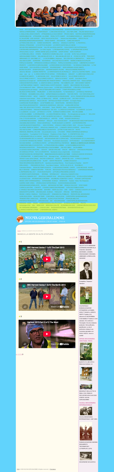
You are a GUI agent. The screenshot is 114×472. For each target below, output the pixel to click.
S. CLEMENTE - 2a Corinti (27, 112)
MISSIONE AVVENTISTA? (27, 147)
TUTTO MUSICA (74, 141)
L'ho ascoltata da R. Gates (27, 87)
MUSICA (43, 185)
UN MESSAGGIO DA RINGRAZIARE (58, 96)
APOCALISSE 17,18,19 (26, 52)
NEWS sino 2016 (57, 190)
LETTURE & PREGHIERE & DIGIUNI (64, 172)
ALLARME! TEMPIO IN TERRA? (29, 127)
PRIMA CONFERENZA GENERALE (77, 132)
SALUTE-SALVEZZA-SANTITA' (53, 47)
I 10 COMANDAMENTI (88, 141)
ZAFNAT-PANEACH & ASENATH (56, 94)
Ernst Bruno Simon (81, 78)
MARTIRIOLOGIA (76, 192)
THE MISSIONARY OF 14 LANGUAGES (82, 138)
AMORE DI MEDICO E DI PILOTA (80, 61)
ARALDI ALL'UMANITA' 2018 (47, 176)
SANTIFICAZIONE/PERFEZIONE (85, 34)
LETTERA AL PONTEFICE (84, 92)
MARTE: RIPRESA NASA (51, 136)
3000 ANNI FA (61, 40)
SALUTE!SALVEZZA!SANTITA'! (28, 105)
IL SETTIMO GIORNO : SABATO (29, 85)
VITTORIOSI (23, 94)
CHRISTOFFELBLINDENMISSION (77, 201)
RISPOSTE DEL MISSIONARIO (80, 194)
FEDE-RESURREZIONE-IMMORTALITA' (31, 163)
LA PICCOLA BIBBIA (25, 114)
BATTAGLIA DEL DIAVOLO (27, 101)
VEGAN (35, 203)
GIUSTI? (85, 163)
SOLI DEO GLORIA (25, 61)
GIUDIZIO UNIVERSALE (72, 118)
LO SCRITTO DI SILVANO (43, 45)
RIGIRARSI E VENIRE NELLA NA (53, 54)
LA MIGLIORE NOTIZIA (72, 105)
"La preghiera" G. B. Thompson (39, 134)
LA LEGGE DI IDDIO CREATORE (29, 149)
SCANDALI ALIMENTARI (71, 203)
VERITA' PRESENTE (55, 161)
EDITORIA (47, 190)
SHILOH (64, 149)
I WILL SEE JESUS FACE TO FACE (30, 107)
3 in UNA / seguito (45, 49)
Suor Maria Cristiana (52, 165)
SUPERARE (36, 61)
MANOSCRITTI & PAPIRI (26, 192)
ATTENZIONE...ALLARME (41, 36)
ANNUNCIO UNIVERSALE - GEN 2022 (51, 105)
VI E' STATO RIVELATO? (87, 94)
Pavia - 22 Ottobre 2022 (44, 98)
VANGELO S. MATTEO (68, 43)
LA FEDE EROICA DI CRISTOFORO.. (60, 65)
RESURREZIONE (59, 201)
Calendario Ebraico (25, 167)
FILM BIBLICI (79, 165)
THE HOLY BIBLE (66, 147)
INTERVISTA (63, 181)
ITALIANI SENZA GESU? (86, 32)
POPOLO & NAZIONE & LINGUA (68, 63)
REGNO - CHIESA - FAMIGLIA (28, 194)
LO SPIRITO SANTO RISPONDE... (29, 174)
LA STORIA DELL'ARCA (26, 54)
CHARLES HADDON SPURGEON (82, 154)
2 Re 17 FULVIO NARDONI (27, 118)
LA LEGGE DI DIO (24, 178)
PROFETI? (22, 65)
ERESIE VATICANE (54, 149)
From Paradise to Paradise (73, 163)
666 (51, 201)
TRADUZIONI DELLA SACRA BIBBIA (48, 147)
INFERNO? (41, 121)
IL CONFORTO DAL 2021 (76, 134)
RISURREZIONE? (55, 67)
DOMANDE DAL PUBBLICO (60, 194)
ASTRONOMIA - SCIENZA (50, 181)
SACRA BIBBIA (77, 147)
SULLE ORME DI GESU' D (45, 78)
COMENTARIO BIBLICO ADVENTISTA (44, 129)
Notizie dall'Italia (87, 81)
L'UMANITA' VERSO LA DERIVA (69, 127)
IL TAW (94, 65)
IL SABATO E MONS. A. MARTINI (49, 83)
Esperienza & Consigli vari (27, 81)
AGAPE (71, 78)
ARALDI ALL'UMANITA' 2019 (66, 176)
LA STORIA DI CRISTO (39, 143)
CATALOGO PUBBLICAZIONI (75, 187)
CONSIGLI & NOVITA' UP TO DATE (85, 190)
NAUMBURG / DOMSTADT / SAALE (62, 178)
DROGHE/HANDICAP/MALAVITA (29, 185)
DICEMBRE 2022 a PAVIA (36, 94)
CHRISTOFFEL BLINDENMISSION (76, 196)
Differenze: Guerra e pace (45, 87)
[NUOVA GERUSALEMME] (20, 218)
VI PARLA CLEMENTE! (82, 158)
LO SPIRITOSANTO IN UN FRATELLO (58, 72)
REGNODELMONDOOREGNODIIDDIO (31, 40)
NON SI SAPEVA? (75, 52)
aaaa (21, 74)
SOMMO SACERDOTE (44, 43)
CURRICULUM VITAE (26, 187)
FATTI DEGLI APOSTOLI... (32, 29)
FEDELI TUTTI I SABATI (58, 36)
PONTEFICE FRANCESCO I (28, 201)
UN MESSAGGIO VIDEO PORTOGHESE (81, 121)
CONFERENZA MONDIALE (86, 169)
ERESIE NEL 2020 (67, 158)
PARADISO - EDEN (25, 203)
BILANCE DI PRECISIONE (27, 92)
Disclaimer (53, 469)
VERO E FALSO (83, 38)
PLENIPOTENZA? (42, 32)
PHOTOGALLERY (44, 194)
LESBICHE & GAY (65, 98)
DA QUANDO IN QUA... (75, 107)
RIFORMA (45, 174)
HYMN (61, 118)
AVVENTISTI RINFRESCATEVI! (74, 29)
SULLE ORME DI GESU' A (59, 76)
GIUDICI (57, 158)
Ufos (33, 205)
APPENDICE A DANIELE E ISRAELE (45, 63)
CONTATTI (38, 187)
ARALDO (49, 121)
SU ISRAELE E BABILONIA (81, 65)
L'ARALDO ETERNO (25, 109)
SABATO (66, 85)
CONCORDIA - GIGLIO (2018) (55, 196)
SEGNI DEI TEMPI (38, 196)
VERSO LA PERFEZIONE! (27, 32)
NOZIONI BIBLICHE (25, 36)
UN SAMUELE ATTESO (26, 152)
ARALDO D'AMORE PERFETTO (75, 69)
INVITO (78, 129)
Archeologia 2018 (24, 205)
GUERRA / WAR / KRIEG (26, 183)
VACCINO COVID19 (78, 98)
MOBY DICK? (91, 58)
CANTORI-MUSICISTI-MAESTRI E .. (30, 125)
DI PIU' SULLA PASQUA (79, 54)
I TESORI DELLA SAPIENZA (71, 116)
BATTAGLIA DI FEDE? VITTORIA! (59, 101)
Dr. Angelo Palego (75, 101)
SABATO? (42, 96)
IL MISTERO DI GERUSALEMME (38, 65)
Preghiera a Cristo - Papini (59, 134)
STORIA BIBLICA (61, 74)
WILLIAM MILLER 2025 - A (46, 56)
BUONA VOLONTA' (25, 69)
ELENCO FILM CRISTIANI (56, 198)
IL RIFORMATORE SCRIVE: (61, 49)
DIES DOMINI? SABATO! (82, 83)
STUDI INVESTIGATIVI (44, 172)
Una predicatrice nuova (49, 132)
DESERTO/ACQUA (38, 69)
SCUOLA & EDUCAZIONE (85, 176)
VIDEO (71, 190)
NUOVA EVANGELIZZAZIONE (67, 183)
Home (21, 29)
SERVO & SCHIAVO (61, 78)
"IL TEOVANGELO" (69, 92)
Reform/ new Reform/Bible (69, 38)
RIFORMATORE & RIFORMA (40, 178)
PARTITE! (54, 118)
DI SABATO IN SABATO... (27, 76)
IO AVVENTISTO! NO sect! (75, 207)
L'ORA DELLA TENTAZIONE (81, 87)
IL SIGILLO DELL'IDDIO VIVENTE (29, 34)
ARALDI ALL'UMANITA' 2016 (69, 174)
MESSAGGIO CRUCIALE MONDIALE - (64, 169)
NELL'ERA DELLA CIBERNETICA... (74, 58)
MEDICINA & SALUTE (52, 205)
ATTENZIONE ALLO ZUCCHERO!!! (52, 34)
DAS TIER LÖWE (72, 32)
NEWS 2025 (40, 205)
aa (29, 74)
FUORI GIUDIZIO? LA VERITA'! (61, 123)
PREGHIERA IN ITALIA (37, 165)
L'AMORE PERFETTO (39, 72)
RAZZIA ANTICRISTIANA (58, 207)
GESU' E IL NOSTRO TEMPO (81, 72)
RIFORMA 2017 (54, 174)
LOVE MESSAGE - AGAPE (85, 167)
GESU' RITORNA (48, 125)
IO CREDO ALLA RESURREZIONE (52, 29)
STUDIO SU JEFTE (79, 56)
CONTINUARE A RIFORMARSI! (28, 49)
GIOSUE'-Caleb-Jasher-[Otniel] (28, 158)
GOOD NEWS (23, 67)
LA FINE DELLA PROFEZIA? (63, 87)
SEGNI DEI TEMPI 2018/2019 (42, 167)
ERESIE (55, 98)
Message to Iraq (54, 156)
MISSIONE (43, 198)
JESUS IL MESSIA (25, 72)
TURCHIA (48, 169)
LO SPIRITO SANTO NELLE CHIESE (64, 45)
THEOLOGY (58, 192)
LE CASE (67, 54)
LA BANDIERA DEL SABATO (48, 210)
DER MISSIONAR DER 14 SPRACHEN (56, 138)
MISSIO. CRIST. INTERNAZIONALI (29, 181)
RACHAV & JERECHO (47, 158)
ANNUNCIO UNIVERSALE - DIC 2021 (45, 109)
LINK (65, 190)
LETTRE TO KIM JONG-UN (66, 129)
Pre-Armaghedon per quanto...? (77, 114)
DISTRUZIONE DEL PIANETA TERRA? (49, 81)
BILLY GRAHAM (24, 169)
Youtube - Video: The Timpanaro (79, 181)
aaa (25, 74)
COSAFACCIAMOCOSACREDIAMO (53, 187)
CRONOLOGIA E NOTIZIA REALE (46, 183)
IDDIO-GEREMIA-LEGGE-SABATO (73, 67)
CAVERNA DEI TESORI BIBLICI (29, 103)
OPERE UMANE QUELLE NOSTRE (46, 52)
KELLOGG (92, 114)
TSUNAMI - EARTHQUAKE (83, 178)
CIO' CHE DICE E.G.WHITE (60, 61)
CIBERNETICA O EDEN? (87, 63)
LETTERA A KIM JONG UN (27, 43)
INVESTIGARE (60, 103)
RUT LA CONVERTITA (42, 152)
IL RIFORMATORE (39, 114)
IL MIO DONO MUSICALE (57, 32)
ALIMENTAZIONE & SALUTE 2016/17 (50, 203)
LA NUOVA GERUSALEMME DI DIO (30, 161)
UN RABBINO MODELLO (74, 36)
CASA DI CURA (44, 207)
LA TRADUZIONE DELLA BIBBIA (54, 145)
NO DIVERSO (46, 61)
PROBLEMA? (41, 92)
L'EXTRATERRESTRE (79, 123)
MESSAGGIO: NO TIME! (55, 185)
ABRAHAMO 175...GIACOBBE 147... (30, 58)
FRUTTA (83, 203)
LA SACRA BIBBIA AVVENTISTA (75, 145)
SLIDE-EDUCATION (25, 196)
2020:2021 (47, 141)
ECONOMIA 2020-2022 (68, 205)
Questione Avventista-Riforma (54, 163)
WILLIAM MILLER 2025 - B (64, 56)
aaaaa (94, 72)
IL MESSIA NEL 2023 (42, 76)
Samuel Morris (85, 127)
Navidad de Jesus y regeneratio (60, 152)
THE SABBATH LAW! (67, 83)
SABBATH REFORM (37, 169)
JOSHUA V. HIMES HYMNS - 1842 (65, 125)
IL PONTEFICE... (81, 43)
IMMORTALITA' (88, 36)
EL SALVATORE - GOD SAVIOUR (29, 38)
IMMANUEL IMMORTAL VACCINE (29, 132)
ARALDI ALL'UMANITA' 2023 (71, 81)
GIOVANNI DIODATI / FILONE (55, 69)
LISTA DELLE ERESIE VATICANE (29, 116)
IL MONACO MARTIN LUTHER (28, 210)
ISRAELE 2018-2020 (70, 185)
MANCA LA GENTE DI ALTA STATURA (83, 143)
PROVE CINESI (69, 34)
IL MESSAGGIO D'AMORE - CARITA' (64, 167)
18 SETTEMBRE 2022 (47, 103)
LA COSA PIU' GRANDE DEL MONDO (30, 141)
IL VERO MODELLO (44, 118)
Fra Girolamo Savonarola (60, 141)
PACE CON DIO (42, 101)
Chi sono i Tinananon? (85, 125)
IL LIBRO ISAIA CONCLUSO (85, 74)
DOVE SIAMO (83, 185)
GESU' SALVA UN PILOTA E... (50, 38)
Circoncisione (76, 152)
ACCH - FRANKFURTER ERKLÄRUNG (83, 96)
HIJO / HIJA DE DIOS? (60, 121)
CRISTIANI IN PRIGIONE (84, 149)
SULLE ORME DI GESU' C (27, 78)
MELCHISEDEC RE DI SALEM (79, 85)
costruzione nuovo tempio (27, 98)
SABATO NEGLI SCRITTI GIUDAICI (51, 85)
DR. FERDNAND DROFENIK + (28, 207)
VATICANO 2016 (43, 201)
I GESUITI (44, 149)
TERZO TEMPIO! (50, 40)
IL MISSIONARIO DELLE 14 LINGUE (30, 136)
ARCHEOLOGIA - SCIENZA (44, 192)
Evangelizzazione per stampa (28, 89)
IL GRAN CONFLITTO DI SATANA (44, 74)
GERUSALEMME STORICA (27, 56)
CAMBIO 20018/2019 (70, 161)
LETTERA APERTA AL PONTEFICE (58, 143)
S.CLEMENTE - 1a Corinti (84, 109)
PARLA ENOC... (24, 165)
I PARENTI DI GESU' (25, 96)
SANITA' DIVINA (63, 52)
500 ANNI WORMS (25, 143)
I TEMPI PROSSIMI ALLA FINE (71, 89)
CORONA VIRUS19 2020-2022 (86, 205)
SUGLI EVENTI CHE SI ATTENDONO (75, 47)
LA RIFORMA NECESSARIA (27, 121)
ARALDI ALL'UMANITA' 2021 (49, 127)
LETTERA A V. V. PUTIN (44, 112)
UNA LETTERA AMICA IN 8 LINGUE (50, 89)
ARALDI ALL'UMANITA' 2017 (28, 176)
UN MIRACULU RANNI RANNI (69, 156)
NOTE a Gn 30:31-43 (66, 165)
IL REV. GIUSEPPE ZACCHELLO (51, 116)
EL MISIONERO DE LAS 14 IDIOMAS (71, 136)
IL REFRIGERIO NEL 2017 (27, 172)
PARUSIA (66, 192)
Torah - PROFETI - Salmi (59, 107)
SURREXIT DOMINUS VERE (62, 112)
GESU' (36, 96)
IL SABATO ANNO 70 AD (39, 156)
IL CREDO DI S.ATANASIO (67, 109)
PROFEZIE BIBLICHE (72, 198)
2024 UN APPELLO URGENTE (39, 67)
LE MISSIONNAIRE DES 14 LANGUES (31, 138)
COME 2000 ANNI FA (73, 40)
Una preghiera (23, 134)
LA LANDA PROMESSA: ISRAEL (56, 114)
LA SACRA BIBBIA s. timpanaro (52, 58)
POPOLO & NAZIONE (26, 63)
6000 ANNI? (46, 107)
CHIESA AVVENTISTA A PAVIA (28, 83)
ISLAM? (45, 161)
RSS (18, 469)
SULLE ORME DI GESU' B (76, 76)
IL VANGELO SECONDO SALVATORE (30, 190)
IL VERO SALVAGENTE (54, 92)
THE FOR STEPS (72, 94)
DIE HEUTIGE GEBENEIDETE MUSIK (30, 47)
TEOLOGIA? (91, 56)
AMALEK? (71, 74)
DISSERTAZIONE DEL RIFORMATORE (31, 154)
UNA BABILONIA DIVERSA (27, 123)
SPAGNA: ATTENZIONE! (26, 45)
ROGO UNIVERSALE (44, 123)
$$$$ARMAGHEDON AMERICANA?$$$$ (57, 154)
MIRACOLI (56, 43)
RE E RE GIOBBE (77, 112)
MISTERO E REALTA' (72, 103)
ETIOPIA (38, 54)
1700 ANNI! (61, 132)
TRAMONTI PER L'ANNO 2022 (28, 198)
